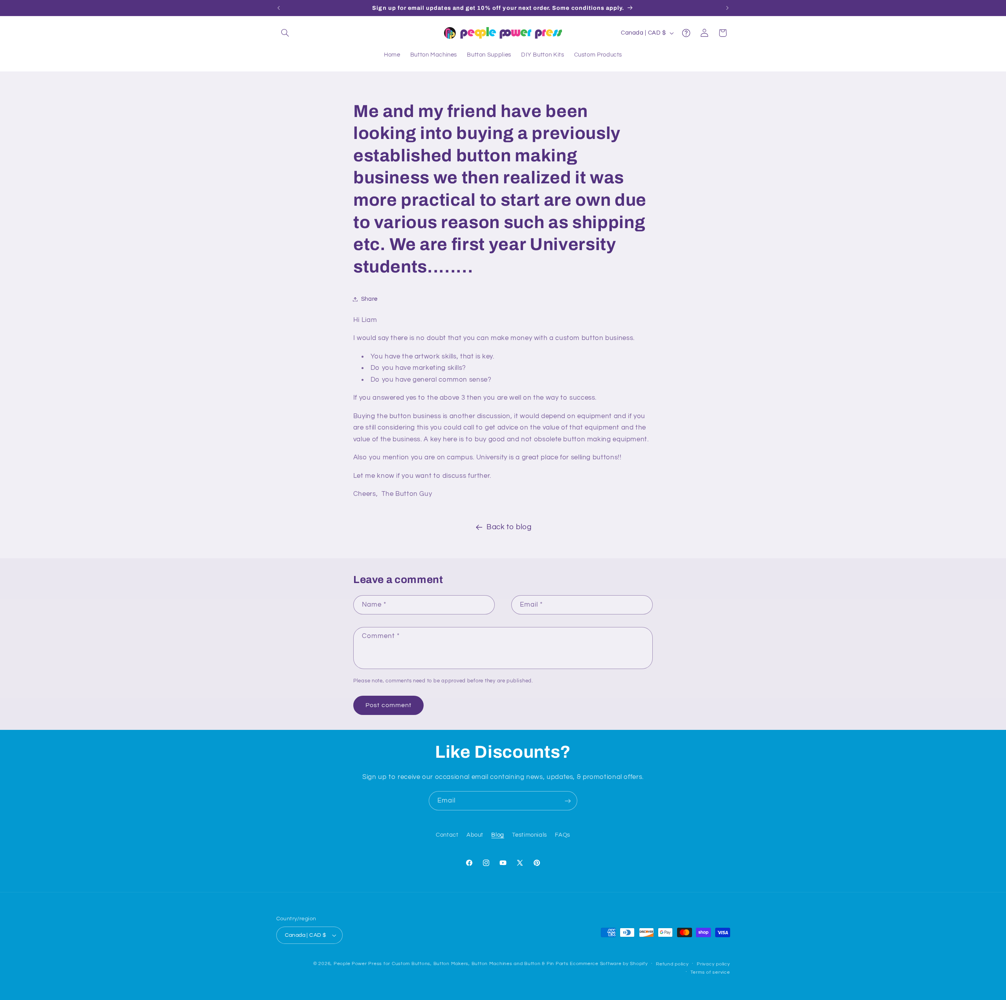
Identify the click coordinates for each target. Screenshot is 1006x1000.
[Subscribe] (568, 800)
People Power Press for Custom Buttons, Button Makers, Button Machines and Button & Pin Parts (451, 964)
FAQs (562, 835)
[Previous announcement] (278, 8)
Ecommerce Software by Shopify (609, 964)
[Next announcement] (727, 8)
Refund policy (672, 964)
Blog (497, 835)
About (474, 835)
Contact (447, 835)
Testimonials (529, 835)
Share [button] (369, 299)
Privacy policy (713, 964)
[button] (285, 33)
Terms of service (710, 972)
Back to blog (509, 527)
